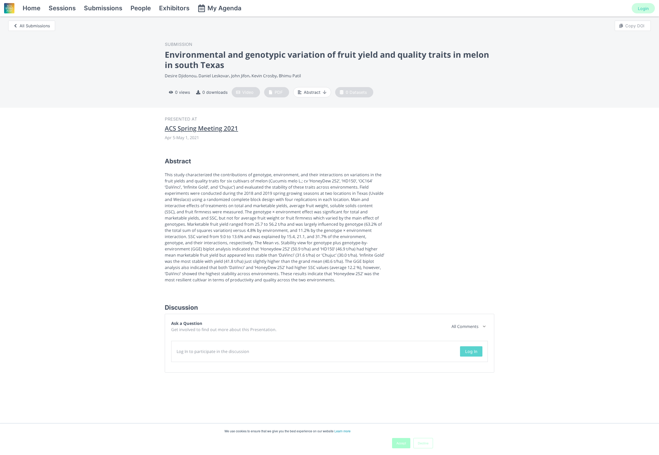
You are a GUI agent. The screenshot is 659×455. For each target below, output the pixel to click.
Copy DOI (634, 25)
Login (643, 8)
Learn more (342, 431)
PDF (279, 92)
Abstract (312, 92)
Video (248, 92)
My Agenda (224, 8)
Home (31, 8)
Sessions (62, 8)
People (141, 8)
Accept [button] (401, 443)
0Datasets (356, 92)
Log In (471, 351)
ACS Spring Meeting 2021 (201, 128)
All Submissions (35, 25)
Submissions (103, 8)
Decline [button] (423, 443)
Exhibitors (174, 8)
